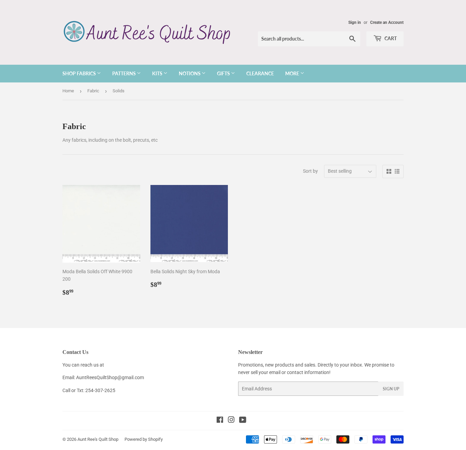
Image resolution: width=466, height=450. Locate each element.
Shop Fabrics (79, 73)
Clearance (260, 73)
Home (68, 90)
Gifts (224, 73)
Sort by (310, 171)
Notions (190, 73)
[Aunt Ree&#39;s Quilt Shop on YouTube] (242, 420)
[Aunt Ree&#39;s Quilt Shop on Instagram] (231, 420)
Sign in (354, 22)
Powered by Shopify (144, 439)
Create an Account (387, 22)
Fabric (93, 90)
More (292, 73)
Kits (157, 73)
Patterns (124, 73)
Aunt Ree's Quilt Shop (97, 439)
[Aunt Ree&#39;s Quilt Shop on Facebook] (219, 420)
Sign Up (391, 388)
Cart (390, 38)
